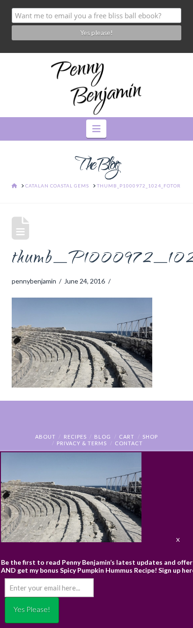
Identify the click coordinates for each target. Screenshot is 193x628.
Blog (102, 437)
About (45, 437)
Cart (126, 437)
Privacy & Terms (82, 443)
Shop (150, 437)
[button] (96, 129)
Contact (129, 443)
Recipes (75, 437)
